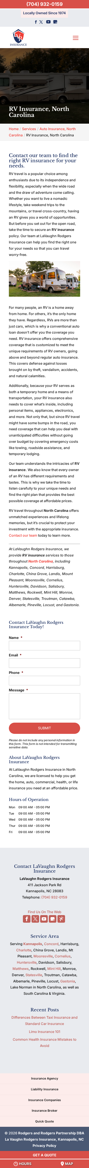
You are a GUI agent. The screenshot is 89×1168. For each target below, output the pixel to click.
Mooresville (43, 956)
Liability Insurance (44, 1089)
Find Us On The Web (44, 912)
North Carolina (40, 561)
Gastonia (67, 981)
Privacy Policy (44, 1145)
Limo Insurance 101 (44, 1031)
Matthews (21, 968)
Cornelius (63, 956)
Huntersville (27, 962)
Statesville (33, 975)
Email (15, 655)
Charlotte (23, 950)
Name (15, 637)
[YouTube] (48, 22)
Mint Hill (54, 968)
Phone (16, 672)
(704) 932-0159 (44, 4)
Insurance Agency (44, 1078)
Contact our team (23, 535)
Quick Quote (44, 1121)
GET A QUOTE (44, 1155)
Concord (51, 944)
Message (18, 690)
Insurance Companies (44, 1100)
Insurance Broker (44, 1110)
